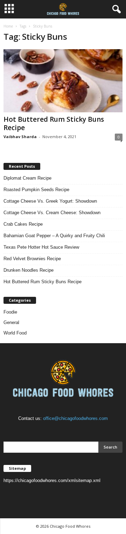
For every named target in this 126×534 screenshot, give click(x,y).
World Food (15, 333)
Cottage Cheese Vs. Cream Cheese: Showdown (52, 212)
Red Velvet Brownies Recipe (32, 258)
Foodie (10, 312)
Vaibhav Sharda (20, 136)
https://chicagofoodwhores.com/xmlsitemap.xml (52, 480)
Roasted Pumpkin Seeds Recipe (36, 189)
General (11, 322)
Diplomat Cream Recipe (27, 178)
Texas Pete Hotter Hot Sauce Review (41, 247)
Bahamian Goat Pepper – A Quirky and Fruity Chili (54, 235)
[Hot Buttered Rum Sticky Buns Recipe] (63, 80)
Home (8, 26)
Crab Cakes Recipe (23, 224)
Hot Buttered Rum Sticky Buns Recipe (54, 123)
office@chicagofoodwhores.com (75, 418)
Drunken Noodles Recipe (29, 270)
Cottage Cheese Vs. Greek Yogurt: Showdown (50, 201)
